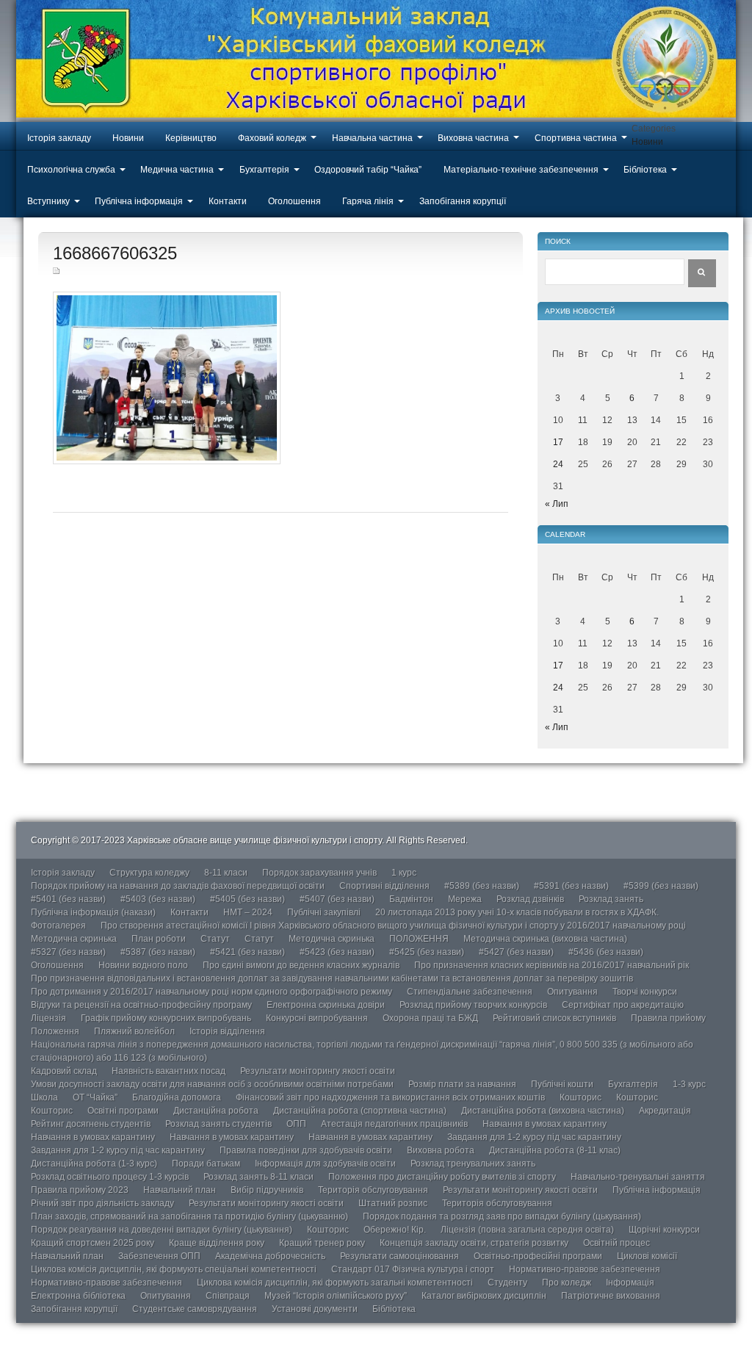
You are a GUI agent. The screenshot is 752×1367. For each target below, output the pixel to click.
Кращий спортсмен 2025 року (92, 1243)
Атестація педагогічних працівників (394, 1124)
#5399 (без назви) (660, 886)
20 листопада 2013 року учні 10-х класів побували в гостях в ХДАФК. (517, 912)
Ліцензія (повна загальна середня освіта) (527, 1229)
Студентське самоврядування (194, 1309)
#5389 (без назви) (481, 886)
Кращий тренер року (322, 1243)
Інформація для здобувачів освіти (325, 1163)
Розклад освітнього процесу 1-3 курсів (110, 1177)
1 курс (403, 873)
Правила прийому (668, 1018)
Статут (215, 939)
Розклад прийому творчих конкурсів (473, 1005)
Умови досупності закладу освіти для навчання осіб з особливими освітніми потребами (212, 1084)
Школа (44, 1097)
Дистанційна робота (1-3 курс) (94, 1163)
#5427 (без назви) (516, 952)
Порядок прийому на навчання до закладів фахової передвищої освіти (178, 886)
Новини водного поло (143, 965)
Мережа (465, 899)
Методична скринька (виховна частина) (545, 939)
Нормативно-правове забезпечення (584, 1269)
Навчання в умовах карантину (544, 1124)
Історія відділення (227, 1031)
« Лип (556, 504)
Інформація (630, 1282)
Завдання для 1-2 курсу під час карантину (534, 1137)
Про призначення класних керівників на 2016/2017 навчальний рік (551, 965)
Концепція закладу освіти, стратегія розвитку (474, 1243)
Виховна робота (440, 1150)
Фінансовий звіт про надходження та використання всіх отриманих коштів (390, 1097)
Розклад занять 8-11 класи (258, 1177)
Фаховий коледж (272, 138)
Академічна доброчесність (270, 1256)
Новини (128, 138)
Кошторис (580, 1097)
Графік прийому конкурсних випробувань (166, 1018)
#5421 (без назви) (247, 952)
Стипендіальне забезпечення (469, 992)
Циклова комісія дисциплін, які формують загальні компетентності (335, 1282)
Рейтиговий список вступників (554, 1018)
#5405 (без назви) (247, 899)
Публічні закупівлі (324, 912)
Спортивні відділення (384, 886)
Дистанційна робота (215, 1110)
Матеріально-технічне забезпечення (521, 170)
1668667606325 (115, 253)
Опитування (572, 992)
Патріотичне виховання (610, 1296)
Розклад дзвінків (530, 899)
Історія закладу (59, 138)
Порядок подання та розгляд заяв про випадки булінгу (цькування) (502, 1216)
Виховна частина (473, 138)
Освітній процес (616, 1243)
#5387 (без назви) (157, 952)
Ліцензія (48, 1018)
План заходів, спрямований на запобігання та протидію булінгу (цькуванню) (189, 1216)
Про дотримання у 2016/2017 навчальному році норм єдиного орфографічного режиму (211, 992)
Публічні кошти (562, 1084)
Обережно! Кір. (395, 1229)
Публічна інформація (139, 201)
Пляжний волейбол (134, 1031)
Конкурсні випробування (317, 1018)
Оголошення (294, 201)
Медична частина (177, 170)
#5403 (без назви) (157, 899)
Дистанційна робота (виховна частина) (542, 1110)
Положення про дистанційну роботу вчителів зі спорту (442, 1177)
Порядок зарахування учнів (319, 873)
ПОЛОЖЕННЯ (419, 939)
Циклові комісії (647, 1256)
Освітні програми (123, 1110)
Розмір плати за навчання (462, 1084)
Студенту (507, 1282)
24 (558, 464)
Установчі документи (315, 1309)
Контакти (228, 201)
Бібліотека (645, 170)
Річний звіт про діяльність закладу (102, 1203)
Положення (55, 1031)
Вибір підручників (267, 1190)
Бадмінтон (411, 899)
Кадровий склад (64, 1071)
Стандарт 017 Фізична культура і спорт (412, 1269)
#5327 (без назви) (68, 952)
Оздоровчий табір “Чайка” (368, 170)
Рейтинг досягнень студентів (91, 1124)
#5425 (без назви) (426, 952)
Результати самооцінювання (399, 1256)
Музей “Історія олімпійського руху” (335, 1296)
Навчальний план (179, 1190)
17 (558, 442)
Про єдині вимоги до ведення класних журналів (301, 965)
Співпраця (228, 1296)
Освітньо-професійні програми (538, 1256)
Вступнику (48, 201)
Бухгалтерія (264, 170)
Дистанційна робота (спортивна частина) (359, 1110)
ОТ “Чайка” (95, 1097)
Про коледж (566, 1282)
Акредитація (665, 1110)
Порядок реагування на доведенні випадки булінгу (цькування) (161, 1229)
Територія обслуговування (373, 1190)
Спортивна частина (576, 138)
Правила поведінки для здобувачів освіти (306, 1150)
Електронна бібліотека (78, 1296)
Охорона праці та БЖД (430, 1018)
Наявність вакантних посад (168, 1071)
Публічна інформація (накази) (93, 912)
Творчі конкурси (644, 992)
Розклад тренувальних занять (473, 1163)
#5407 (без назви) (337, 899)
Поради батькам (206, 1163)
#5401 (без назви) (68, 899)
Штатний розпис (392, 1203)
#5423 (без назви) (337, 952)
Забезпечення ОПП (159, 1256)
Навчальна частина (372, 138)
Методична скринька (74, 939)
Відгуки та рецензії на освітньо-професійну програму (141, 1005)
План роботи (158, 939)
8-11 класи (225, 873)
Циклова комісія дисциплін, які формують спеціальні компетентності (174, 1269)
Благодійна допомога (176, 1097)
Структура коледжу (149, 873)
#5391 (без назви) (571, 886)
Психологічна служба (71, 170)
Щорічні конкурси (664, 1229)
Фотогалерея (58, 925)
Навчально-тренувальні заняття (638, 1177)
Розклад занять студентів (218, 1124)
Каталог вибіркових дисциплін (484, 1296)
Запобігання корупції (462, 201)
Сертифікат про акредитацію (623, 1005)
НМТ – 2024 (247, 912)
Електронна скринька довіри (326, 1005)
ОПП (296, 1124)
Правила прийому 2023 (80, 1190)
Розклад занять (611, 899)
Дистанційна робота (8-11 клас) (555, 1150)
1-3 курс (689, 1084)
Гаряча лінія (368, 201)
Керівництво (191, 138)
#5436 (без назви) (605, 952)
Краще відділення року (216, 1243)
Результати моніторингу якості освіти (317, 1071)
